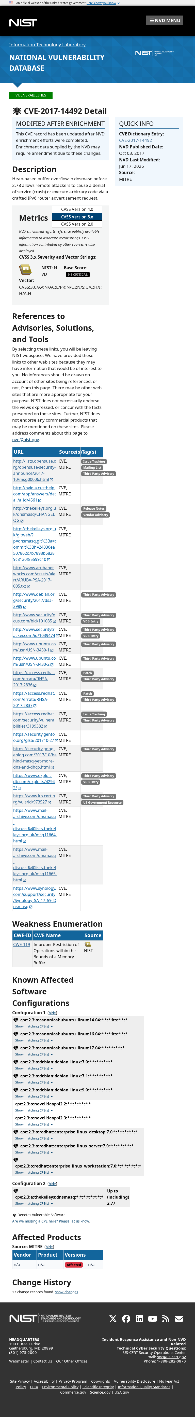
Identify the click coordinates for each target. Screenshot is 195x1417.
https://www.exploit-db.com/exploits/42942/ (34, 781)
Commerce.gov (73, 1392)
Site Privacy (20, 1381)
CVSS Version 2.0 (77, 224)
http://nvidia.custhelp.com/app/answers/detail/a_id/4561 (34, 494)
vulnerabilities (30, 95)
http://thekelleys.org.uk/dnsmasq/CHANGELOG (34, 514)
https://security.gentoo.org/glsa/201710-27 (34, 737)
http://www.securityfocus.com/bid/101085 (34, 618)
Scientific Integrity (98, 1386)
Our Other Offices (71, 1361)
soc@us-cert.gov (171, 1356)
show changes (66, 1292)
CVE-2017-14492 (135, 140)
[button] (164, 20)
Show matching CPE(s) (32, 1026)
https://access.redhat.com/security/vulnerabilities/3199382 (34, 720)
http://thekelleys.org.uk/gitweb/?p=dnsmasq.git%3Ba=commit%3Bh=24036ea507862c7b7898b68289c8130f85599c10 (35, 544)
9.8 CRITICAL (78, 274)
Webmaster (19, 1361)
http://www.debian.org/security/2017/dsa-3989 (34, 600)
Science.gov (100, 1392)
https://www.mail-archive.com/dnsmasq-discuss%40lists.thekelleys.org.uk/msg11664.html (35, 826)
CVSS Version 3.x (77, 216)
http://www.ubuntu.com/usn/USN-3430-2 (34, 661)
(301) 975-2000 (23, 1352)
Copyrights (100, 1381)
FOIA (34, 1386)
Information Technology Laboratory (47, 44)
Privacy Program (73, 1381)
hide (52, 1013)
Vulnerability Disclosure (134, 1381)
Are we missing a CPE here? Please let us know (50, 1221)
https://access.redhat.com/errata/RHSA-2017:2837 (34, 699)
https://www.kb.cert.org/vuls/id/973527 (34, 799)
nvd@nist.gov (25, 439)
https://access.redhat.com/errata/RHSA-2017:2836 (34, 679)
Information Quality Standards (144, 1386)
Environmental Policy (60, 1386)
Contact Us (42, 1361)
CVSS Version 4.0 (77, 209)
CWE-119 (21, 944)
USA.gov (122, 1392)
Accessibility (44, 1381)
